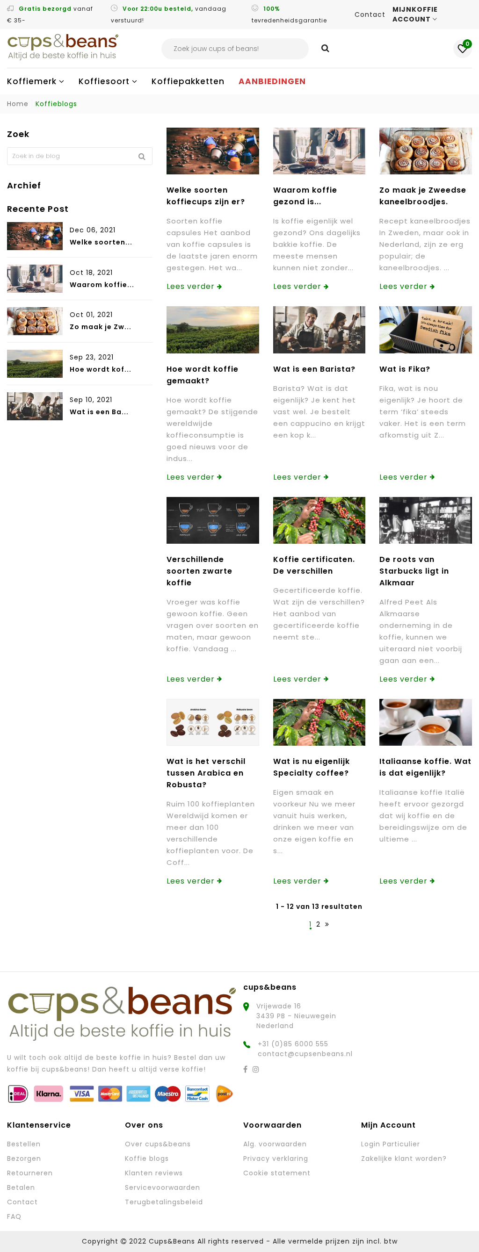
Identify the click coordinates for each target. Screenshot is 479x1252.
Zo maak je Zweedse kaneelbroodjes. (422, 196)
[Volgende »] (327, 924)
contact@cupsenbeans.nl (305, 1053)
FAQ (14, 1216)
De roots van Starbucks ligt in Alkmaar (414, 571)
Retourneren (30, 1173)
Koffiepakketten (188, 81)
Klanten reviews (154, 1173)
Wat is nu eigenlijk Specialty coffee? (311, 767)
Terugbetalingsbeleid (164, 1202)
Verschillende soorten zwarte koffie (199, 571)
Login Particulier (390, 1144)
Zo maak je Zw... (100, 326)
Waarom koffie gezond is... (305, 196)
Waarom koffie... (102, 284)
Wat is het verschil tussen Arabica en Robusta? (206, 773)
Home (18, 103)
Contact (370, 14)
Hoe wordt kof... (100, 369)
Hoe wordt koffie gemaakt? (203, 375)
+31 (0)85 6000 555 (293, 1044)
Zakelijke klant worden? (404, 1158)
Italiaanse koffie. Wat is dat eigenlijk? (425, 767)
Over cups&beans (158, 1144)
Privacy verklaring (275, 1158)
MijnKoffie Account (415, 14)
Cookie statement (277, 1173)
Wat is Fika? (404, 369)
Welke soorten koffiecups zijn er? (206, 196)
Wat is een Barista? (314, 369)
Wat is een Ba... (99, 412)
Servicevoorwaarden (162, 1187)
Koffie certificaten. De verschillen (314, 565)
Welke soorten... (101, 242)
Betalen (21, 1187)
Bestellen (24, 1144)
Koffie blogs (147, 1158)
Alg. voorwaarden (275, 1144)
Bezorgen (24, 1158)
